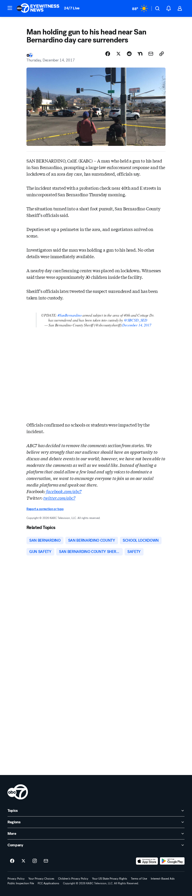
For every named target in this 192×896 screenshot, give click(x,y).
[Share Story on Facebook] (108, 54)
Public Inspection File (20, 883)
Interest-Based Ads (163, 878)
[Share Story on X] (118, 54)
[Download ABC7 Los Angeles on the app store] (147, 861)
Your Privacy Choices (41, 878)
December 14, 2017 (136, 324)
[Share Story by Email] (151, 54)
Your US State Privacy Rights (109, 878)
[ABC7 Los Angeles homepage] (38, 8)
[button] (10, 8)
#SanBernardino (69, 315)
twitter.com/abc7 (59, 498)
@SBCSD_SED (135, 320)
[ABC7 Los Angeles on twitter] (23, 861)
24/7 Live (72, 8)
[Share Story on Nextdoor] (140, 54)
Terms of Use (139, 878)
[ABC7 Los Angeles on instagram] (34, 861)
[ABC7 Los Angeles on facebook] (12, 861)
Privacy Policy (16, 878)
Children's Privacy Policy (73, 878)
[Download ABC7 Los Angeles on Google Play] (172, 861)
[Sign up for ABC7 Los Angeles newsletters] (46, 861)
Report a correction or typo (44, 509)
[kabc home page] (17, 791)
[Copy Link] (162, 54)
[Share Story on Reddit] (129, 54)
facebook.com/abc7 (63, 491)
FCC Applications (48, 883)
